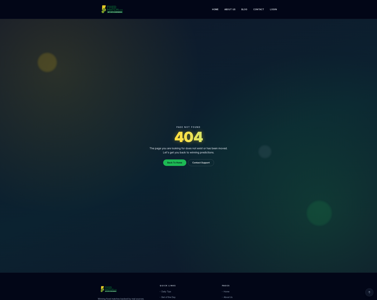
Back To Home (174, 162)
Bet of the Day (169, 297)
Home (215, 9)
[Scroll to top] (369, 292)
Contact (258, 9)
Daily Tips (166, 291)
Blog (244, 9)
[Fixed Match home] (106, 9)
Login (273, 9)
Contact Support (201, 162)
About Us (230, 9)
